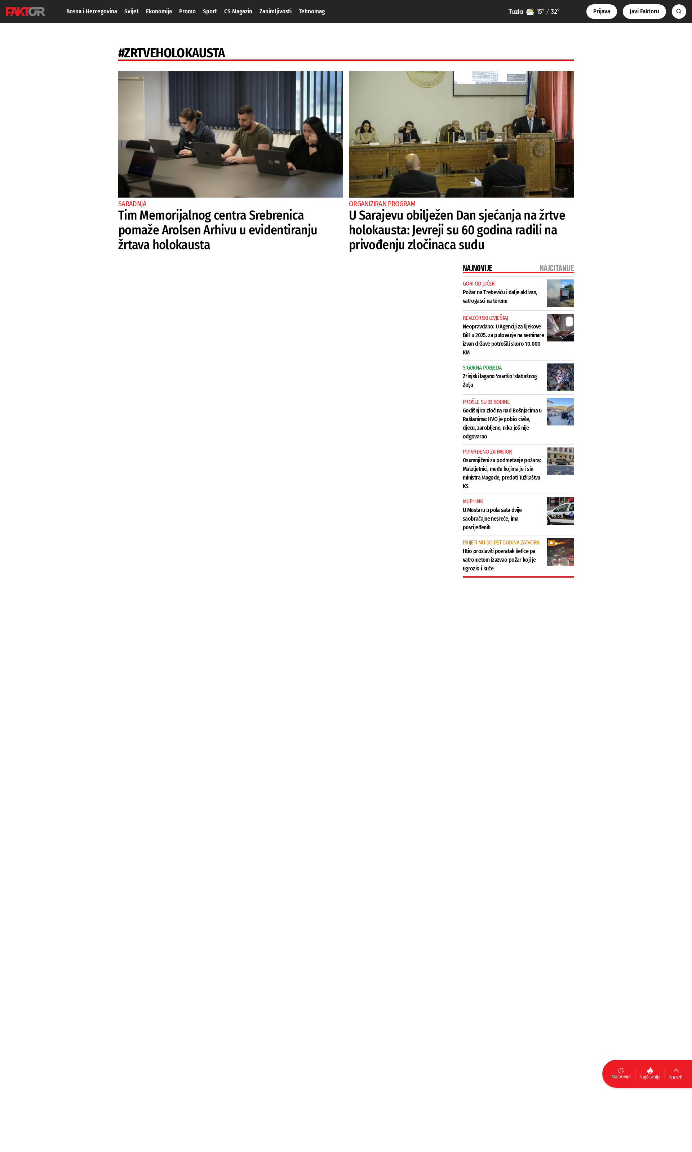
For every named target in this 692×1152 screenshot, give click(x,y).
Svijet (131, 11)
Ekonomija (159, 11)
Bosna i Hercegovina (91, 11)
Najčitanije (650, 1077)
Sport (210, 11)
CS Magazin (238, 11)
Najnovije (621, 1076)
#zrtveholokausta (171, 53)
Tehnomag (312, 11)
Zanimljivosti (276, 11)
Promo (187, 11)
